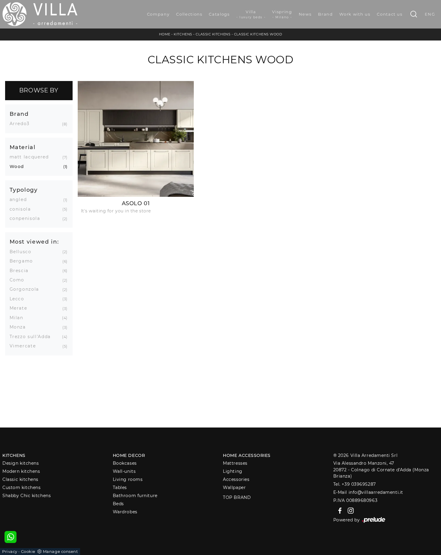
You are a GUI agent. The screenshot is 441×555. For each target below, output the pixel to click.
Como (19, 280)
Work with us (354, 14)
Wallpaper (234, 487)
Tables (120, 487)
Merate (21, 308)
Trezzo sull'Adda (32, 336)
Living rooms (128, 479)
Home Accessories (247, 455)
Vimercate (25, 346)
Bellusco (23, 251)
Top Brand (237, 497)
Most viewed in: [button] (34, 241)
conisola (22, 209)
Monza (20, 327)
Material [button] (23, 147)
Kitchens (183, 34)
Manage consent (60, 551)
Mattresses (235, 463)
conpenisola (27, 218)
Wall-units (124, 471)
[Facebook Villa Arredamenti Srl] (338, 510)
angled (21, 199)
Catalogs (219, 14)
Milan (19, 317)
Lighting (232, 471)
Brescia (21, 270)
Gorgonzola (27, 289)
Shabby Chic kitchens (26, 495)
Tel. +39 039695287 (354, 484)
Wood (19, 166)
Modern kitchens (21, 471)
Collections (189, 14)
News (305, 14)
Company (158, 14)
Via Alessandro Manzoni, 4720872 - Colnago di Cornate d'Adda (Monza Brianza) (381, 469)
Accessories (236, 479)
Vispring (282, 14)
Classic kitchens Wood (258, 34)
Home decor (129, 455)
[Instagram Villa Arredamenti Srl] (349, 510)
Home (164, 34)
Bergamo (24, 261)
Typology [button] (24, 190)
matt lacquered (31, 157)
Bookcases (125, 463)
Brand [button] (19, 114)
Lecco (19, 299)
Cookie (28, 551)
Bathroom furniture (135, 495)
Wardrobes (125, 511)
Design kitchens (20, 463)
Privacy (9, 551)
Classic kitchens (213, 34)
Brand (325, 14)
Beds (118, 503)
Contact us (390, 14)
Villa (251, 14)
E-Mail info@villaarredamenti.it (368, 492)
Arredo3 (22, 123)
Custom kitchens (21, 487)
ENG (430, 14)
